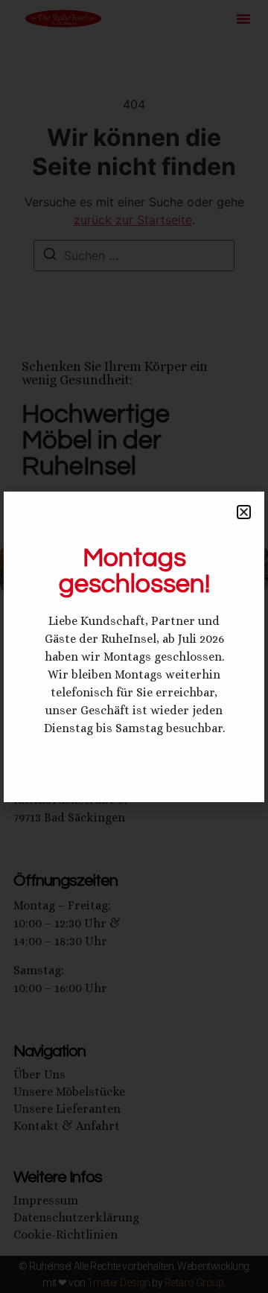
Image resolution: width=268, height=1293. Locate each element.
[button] (243, 512)
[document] (134, 646)
